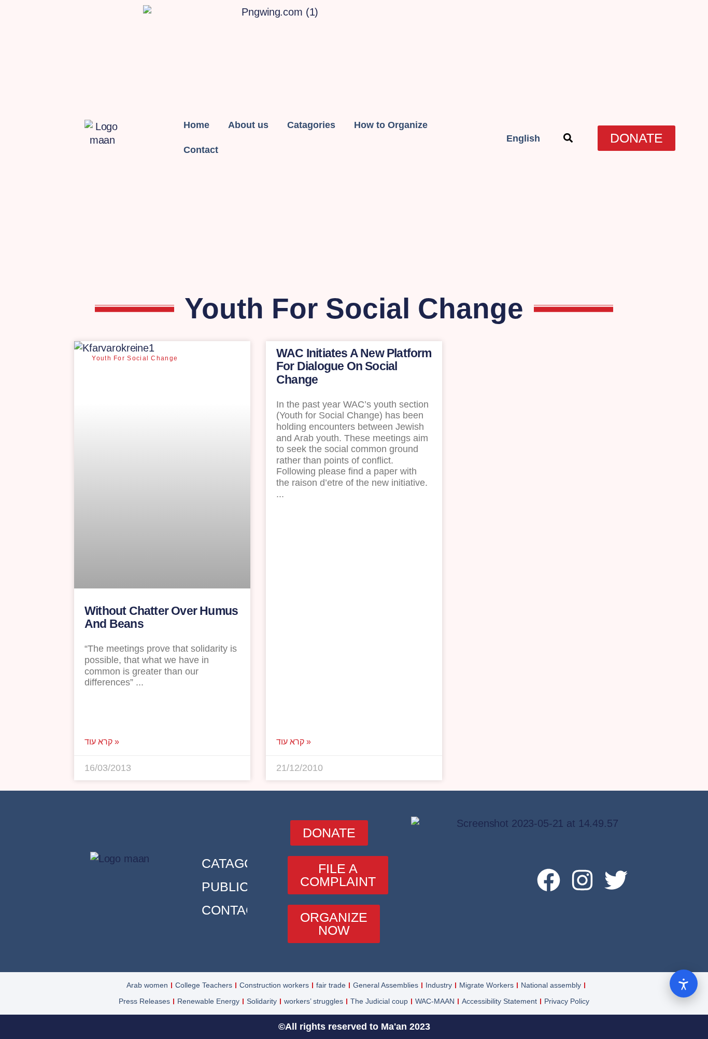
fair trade (331, 985)
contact (232, 910)
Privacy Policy (566, 1001)
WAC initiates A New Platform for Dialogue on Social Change (354, 366)
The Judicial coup (379, 1001)
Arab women (147, 985)
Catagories (311, 125)
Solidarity (262, 1001)
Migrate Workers (486, 985)
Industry (439, 985)
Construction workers (274, 985)
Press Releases (144, 1001)
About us (248, 125)
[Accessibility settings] (684, 984)
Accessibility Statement (499, 1001)
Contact (200, 150)
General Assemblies (385, 985)
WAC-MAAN (435, 1001)
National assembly (551, 985)
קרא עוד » (101, 742)
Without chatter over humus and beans (161, 617)
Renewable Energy (208, 1001)
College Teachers (203, 985)
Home (196, 125)
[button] (567, 138)
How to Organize (391, 125)
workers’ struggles (313, 1001)
